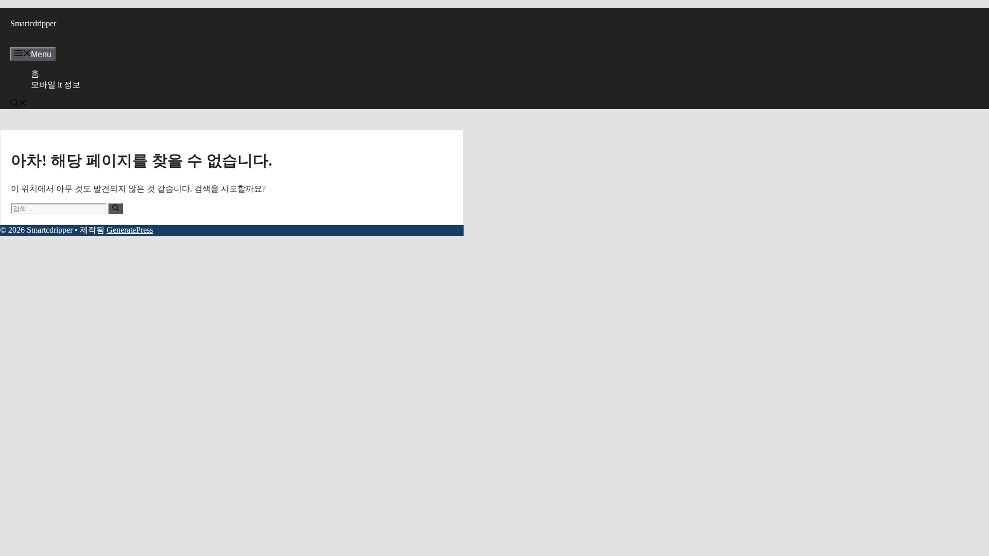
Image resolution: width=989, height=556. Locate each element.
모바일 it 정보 (55, 84)
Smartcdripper (33, 23)
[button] (18, 104)
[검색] (115, 208)
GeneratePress (130, 229)
